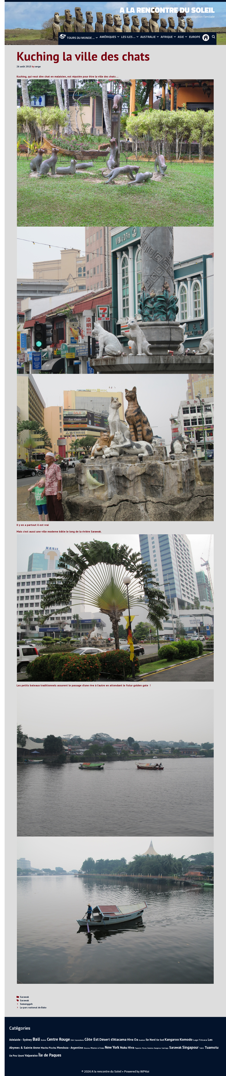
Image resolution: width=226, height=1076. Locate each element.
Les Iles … (128, 36)
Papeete (138, 1048)
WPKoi (144, 1071)
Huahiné (142, 1040)
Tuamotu (211, 1047)
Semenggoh (26, 1003)
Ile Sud (160, 1039)
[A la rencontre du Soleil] (215, 16)
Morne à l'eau (97, 1048)
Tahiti (201, 1048)
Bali (36, 1039)
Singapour (190, 1047)
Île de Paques (49, 1055)
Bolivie (43, 1040)
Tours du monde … (80, 37)
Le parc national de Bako (33, 1007)
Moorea (87, 1048)
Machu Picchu (48, 1047)
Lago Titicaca (200, 1040)
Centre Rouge (58, 1039)
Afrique (167, 36)
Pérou (144, 1048)
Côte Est (92, 1039)
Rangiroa (157, 1048)
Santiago (165, 1048)
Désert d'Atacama (112, 1039)
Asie (181, 36)
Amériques (108, 36)
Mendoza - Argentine (70, 1047)
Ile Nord (151, 1039)
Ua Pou (13, 1055)
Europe (194, 36)
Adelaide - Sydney (20, 1039)
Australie (148, 36)
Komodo (186, 1039)
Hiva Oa (132, 1039)
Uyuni (21, 1055)
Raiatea (150, 1048)
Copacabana (79, 1040)
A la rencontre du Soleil (167, 10)
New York (112, 1047)
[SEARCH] (213, 36)
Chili (72, 1040)
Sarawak (24, 996)
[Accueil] (206, 38)
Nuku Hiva (127, 1047)
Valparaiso (31, 1055)
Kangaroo (172, 1039)
